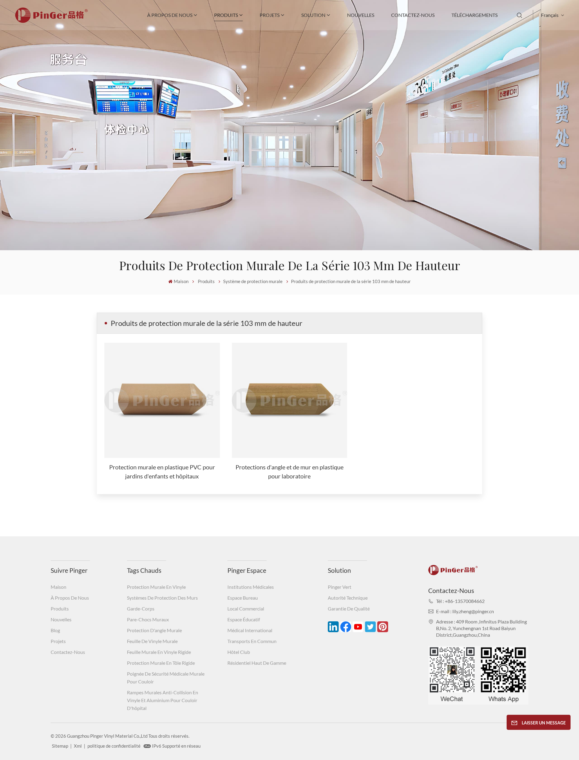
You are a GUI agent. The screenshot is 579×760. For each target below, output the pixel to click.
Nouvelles (360, 15)
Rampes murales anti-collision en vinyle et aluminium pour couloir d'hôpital (162, 700)
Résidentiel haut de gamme (256, 663)
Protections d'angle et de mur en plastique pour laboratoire (289, 471)
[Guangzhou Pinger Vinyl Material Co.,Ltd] (51, 21)
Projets (270, 15)
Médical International (249, 630)
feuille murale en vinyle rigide (159, 652)
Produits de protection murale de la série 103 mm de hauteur (351, 281)
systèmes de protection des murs (162, 598)
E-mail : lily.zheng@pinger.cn (465, 611)
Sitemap (60, 746)
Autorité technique (348, 598)
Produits (226, 15)
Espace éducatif (243, 619)
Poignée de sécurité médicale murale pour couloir (165, 677)
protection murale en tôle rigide (161, 663)
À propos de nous (169, 15)
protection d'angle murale (154, 630)
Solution (313, 15)
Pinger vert (339, 587)
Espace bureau (242, 598)
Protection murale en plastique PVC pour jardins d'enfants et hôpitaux (162, 471)
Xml (78, 746)
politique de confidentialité (114, 746)
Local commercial (245, 608)
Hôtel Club (238, 652)
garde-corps (140, 608)
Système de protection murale (253, 281)
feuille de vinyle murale (152, 641)
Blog (55, 630)
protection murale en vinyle (156, 587)
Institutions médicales (250, 587)
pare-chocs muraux (148, 619)
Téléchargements (474, 15)
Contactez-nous (413, 15)
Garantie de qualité (349, 608)
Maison (181, 281)
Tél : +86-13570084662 (460, 601)
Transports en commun (252, 641)
